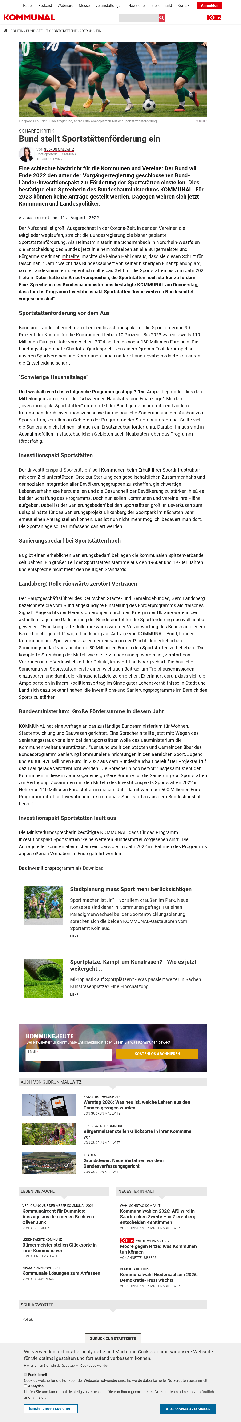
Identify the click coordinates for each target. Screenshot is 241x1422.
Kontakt (184, 5)
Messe (84, 5)
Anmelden (209, 5)
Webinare (65, 5)
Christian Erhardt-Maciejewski (154, 1228)
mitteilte (71, 256)
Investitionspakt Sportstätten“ (60, 470)
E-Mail (31, 1051)
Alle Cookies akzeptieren (188, 1409)
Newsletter (137, 5)
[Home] (36, 17)
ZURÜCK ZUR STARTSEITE (113, 1338)
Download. (94, 868)
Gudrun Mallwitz (59, 149)
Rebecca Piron (42, 1279)
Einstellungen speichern (51, 1408)
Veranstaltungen (109, 5)
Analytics (36, 1386)
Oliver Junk (40, 1228)
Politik (16, 31)
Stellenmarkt (161, 5)
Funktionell (37, 1375)
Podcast (45, 5)
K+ (210, 18)
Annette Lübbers (141, 1257)
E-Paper (26, 5)
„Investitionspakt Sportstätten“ (51, 406)
